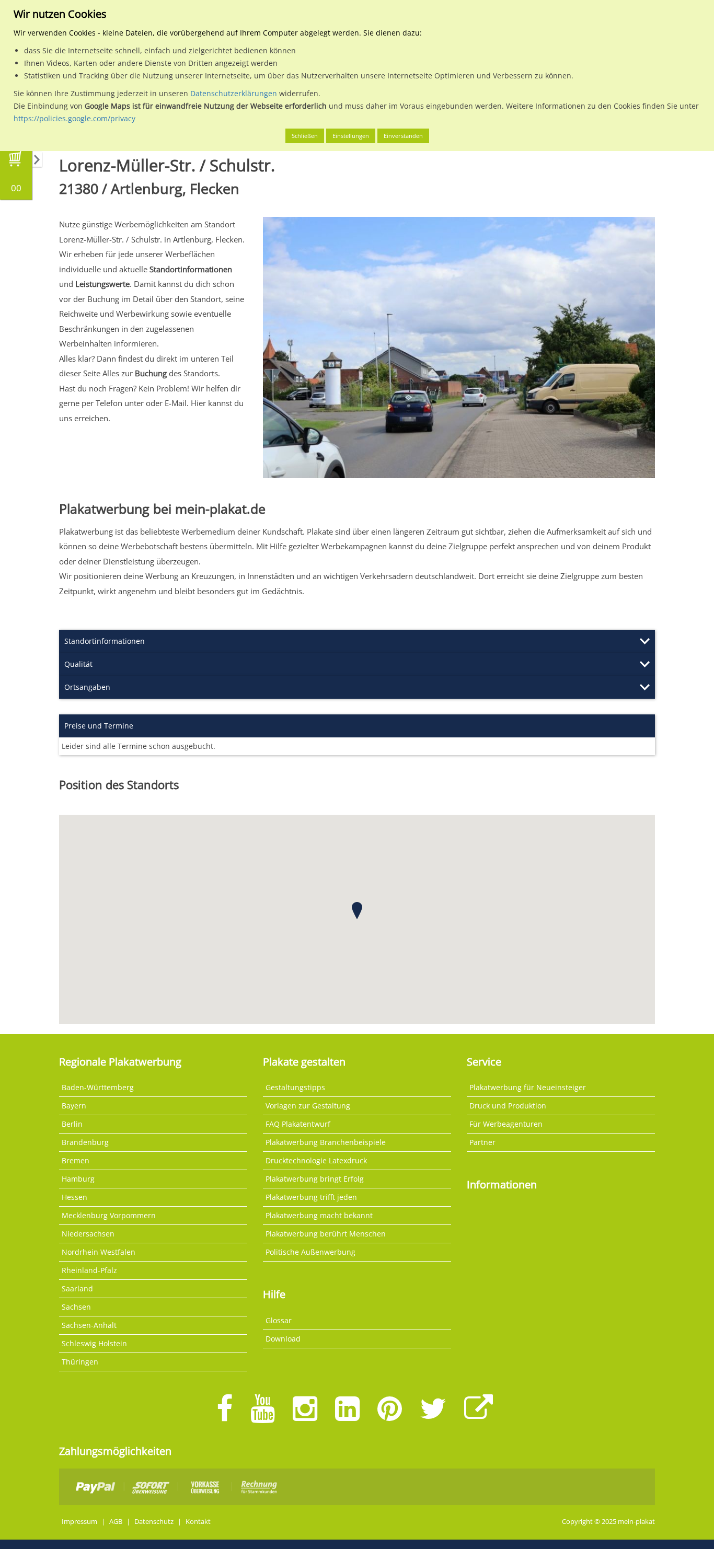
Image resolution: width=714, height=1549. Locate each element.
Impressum (79, 1521)
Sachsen (76, 1307)
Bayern (74, 1106)
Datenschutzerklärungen (233, 93)
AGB (115, 1521)
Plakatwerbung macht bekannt (319, 1215)
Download (283, 1339)
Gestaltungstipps (295, 1087)
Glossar (279, 1320)
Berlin (72, 1124)
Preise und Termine (98, 726)
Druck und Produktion (507, 1106)
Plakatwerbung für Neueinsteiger (527, 1087)
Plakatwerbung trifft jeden (311, 1197)
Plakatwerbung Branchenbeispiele (326, 1142)
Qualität (78, 664)
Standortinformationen (104, 641)
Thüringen (80, 1362)
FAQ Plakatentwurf (298, 1124)
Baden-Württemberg (98, 1087)
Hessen (74, 1197)
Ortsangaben (87, 687)
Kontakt (198, 1521)
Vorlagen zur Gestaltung (308, 1106)
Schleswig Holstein (94, 1343)
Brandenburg (85, 1142)
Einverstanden (403, 136)
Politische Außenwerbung (310, 1252)
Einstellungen (350, 136)
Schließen (305, 136)
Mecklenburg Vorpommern (109, 1215)
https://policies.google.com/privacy (74, 118)
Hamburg (78, 1179)
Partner (482, 1142)
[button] (357, 910)
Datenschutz (154, 1521)
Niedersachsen (88, 1234)
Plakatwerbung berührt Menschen (326, 1234)
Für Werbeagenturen (506, 1124)
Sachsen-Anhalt (89, 1325)
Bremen (75, 1160)
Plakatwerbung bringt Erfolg (315, 1179)
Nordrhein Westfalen (98, 1252)
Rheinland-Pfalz (89, 1270)
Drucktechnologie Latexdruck (316, 1160)
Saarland (77, 1288)
